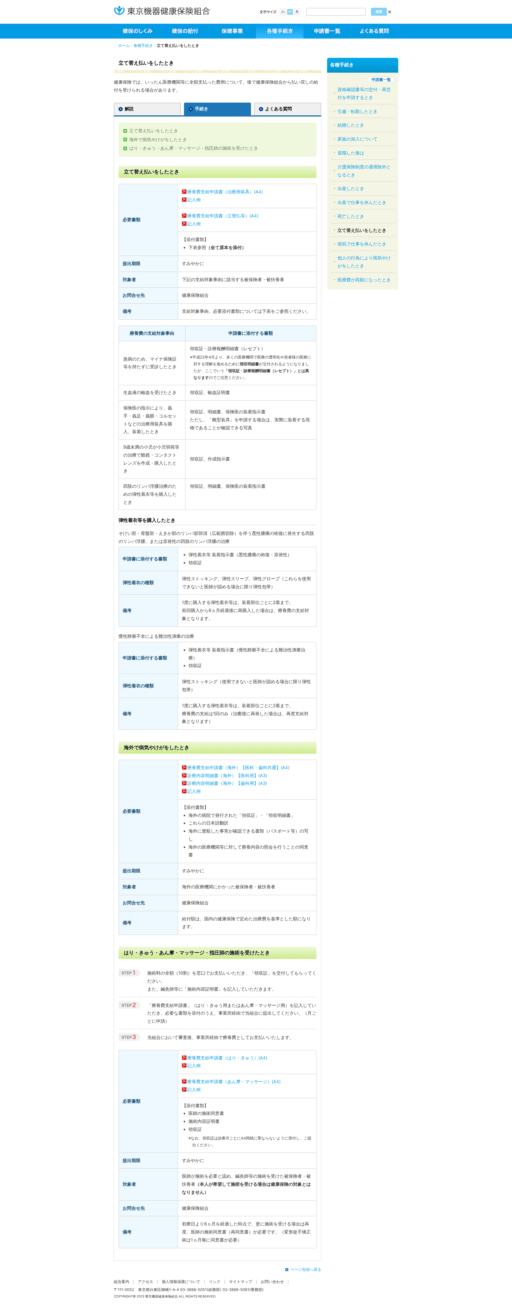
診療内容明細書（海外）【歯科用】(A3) (227, 783)
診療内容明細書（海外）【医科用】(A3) (227, 775)
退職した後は (350, 153)
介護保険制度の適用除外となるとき (364, 171)
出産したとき (350, 188)
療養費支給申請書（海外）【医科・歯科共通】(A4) (238, 767)
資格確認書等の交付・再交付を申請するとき (364, 93)
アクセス (145, 1281)
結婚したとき (350, 125)
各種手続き (143, 45)
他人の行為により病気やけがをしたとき (364, 262)
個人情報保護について (181, 1281)
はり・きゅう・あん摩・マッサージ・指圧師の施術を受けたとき (193, 148)
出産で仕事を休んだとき (361, 202)
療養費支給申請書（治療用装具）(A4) (225, 192)
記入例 (194, 200)
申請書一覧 (381, 79)
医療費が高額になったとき (364, 280)
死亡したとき (350, 216)
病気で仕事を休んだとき (361, 244)
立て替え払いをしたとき (153, 130)
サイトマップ (240, 1281)
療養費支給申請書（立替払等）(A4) (222, 216)
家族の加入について (357, 139)
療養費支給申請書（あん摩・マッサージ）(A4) (234, 1081)
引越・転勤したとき (357, 111)
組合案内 (121, 1281)
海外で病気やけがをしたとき (158, 139)
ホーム (124, 45)
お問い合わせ (272, 1281)
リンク (214, 1281)
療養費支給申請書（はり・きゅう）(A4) (227, 1058)
